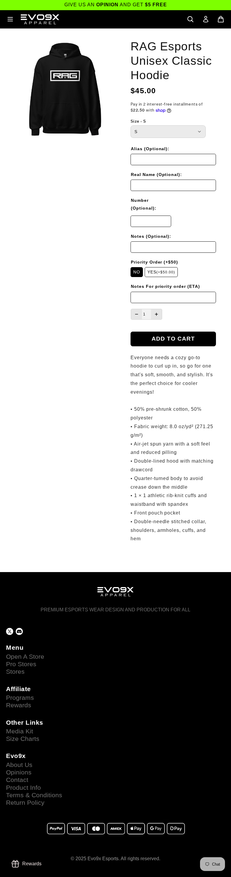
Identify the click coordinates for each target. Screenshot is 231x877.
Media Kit (19, 731)
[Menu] (10, 19)
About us (19, 764)
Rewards (18, 705)
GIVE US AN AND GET (115, 4)
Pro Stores (21, 664)
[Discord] (19, 631)
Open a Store (25, 656)
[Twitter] (9, 631)
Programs (20, 697)
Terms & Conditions (34, 795)
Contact (17, 779)
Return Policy (25, 802)
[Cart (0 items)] (221, 19)
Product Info (23, 787)
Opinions (19, 772)
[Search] (190, 19)
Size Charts (22, 738)
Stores (15, 671)
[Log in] (206, 19)
